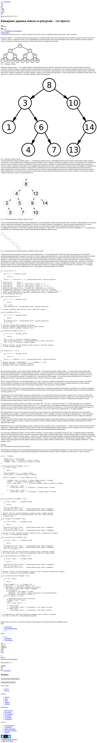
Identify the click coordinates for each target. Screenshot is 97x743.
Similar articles (15, 679)
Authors (7, 702)
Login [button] (2, 12)
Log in (7, 689)
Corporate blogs (9, 725)
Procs (2, 16)
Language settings (7, 739)
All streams (7, 2)
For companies (9, 714)
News (6, 699)
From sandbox (5, 32)
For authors (8, 712)
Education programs (11, 730)
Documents (8, 715)
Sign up (7, 690)
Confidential (8, 719)
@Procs (15, 659)
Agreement (8, 717)
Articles (7, 697)
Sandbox (7, 704)
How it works (9, 710)
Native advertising (10, 729)
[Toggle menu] (1, 2)
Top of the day (5, 679)
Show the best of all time (8, 682)
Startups (7, 732)
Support (14, 739)
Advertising (8, 727)
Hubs (6, 700)
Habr (11, 741)
